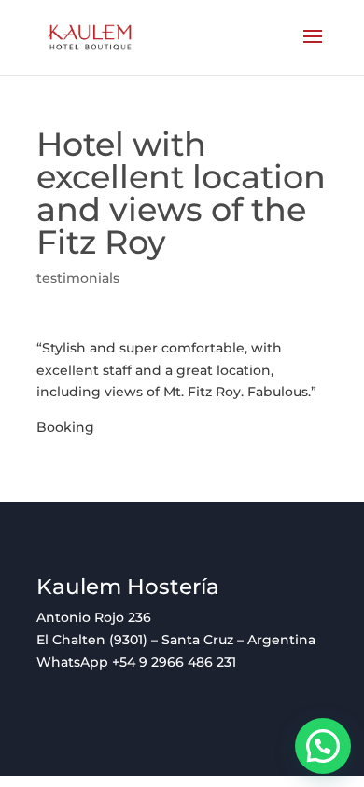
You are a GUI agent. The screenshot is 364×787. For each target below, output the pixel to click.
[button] (323, 746)
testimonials (77, 277)
